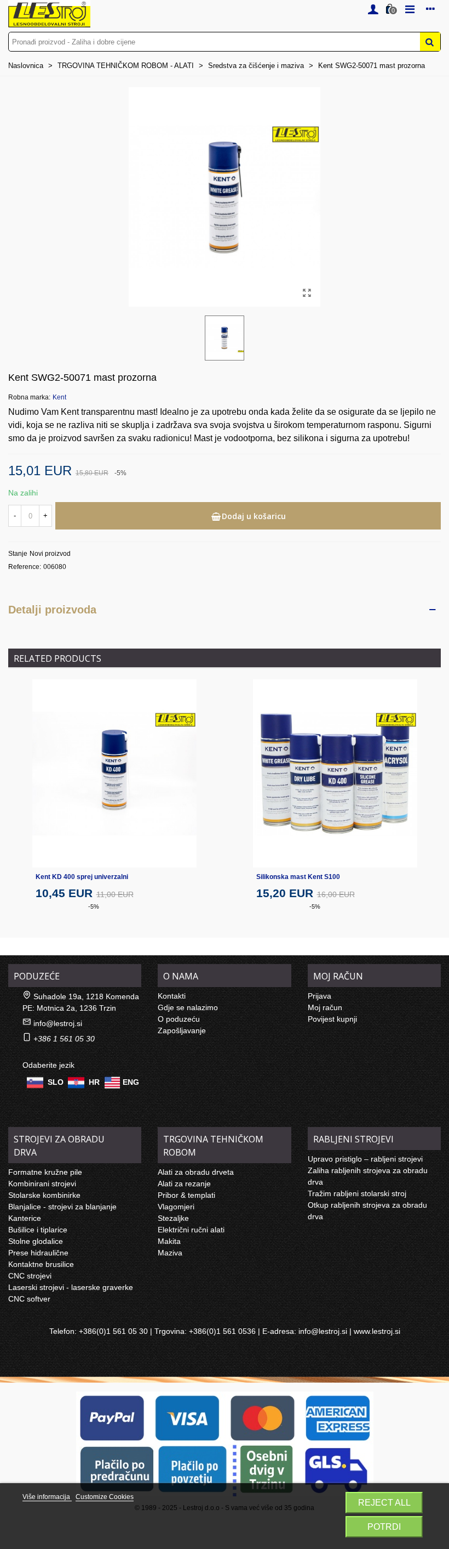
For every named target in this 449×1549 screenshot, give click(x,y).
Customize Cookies (105, 1497)
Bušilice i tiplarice (37, 1229)
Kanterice (24, 1218)
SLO (56, 1082)
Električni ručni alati (191, 1229)
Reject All (384, 1502)
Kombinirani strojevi (42, 1183)
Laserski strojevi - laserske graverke (70, 1287)
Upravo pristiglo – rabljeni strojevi (365, 1158)
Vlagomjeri (176, 1206)
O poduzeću (179, 1019)
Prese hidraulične (38, 1252)
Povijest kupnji (332, 1019)
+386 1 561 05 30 (64, 1038)
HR (94, 1082)
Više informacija (47, 1497)
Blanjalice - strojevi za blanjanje (62, 1206)
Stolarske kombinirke (44, 1195)
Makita (169, 1241)
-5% (93, 906)
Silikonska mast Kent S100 (298, 877)
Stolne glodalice (35, 1241)
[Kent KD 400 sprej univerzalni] (114, 773)
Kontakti (172, 996)
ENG (131, 1082)
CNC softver (29, 1298)
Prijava (319, 996)
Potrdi (384, 1526)
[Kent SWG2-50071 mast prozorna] (306, 293)
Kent (59, 397)
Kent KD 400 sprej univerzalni (82, 877)
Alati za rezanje (184, 1183)
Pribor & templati (186, 1195)
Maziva (170, 1252)
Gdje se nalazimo (188, 1007)
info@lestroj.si (57, 1023)
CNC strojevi (29, 1275)
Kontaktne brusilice (41, 1264)
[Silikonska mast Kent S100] (335, 773)
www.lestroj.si (377, 1331)
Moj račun (325, 1007)
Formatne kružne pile (45, 1172)
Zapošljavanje (182, 1030)
